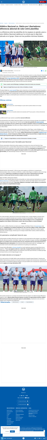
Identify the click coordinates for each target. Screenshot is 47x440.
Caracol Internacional (10, 421)
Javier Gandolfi (13, 90)
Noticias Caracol (9, 410)
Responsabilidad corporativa (33, 411)
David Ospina (38, 226)
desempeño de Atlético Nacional (8, 238)
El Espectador (9, 418)
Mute (35, 438)
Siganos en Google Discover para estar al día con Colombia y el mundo (18, 87)
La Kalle (8, 414)
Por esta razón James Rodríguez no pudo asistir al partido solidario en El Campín (25, 105)
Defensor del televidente (20, 411)
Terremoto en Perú (25, 4)
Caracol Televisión (10, 411)
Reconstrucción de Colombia (33, 4)
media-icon (23, 438)
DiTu (7, 417)
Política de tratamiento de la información (33, 413)
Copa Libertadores (29, 302)
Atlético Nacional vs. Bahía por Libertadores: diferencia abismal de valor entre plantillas (30, 23)
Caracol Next (9, 424)
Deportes (5, 23)
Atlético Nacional (17, 146)
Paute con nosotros (19, 418)
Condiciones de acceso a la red (34, 410)
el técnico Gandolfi (16, 247)
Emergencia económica (9, 4)
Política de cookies (32, 415)
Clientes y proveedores (19, 417)
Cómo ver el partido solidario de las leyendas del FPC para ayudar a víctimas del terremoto (27, 112)
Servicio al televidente (19, 410)
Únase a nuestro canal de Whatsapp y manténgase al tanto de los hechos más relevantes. (22, 84)
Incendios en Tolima (17, 4)
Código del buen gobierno (20, 414)
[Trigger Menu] (2, 2)
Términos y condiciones (32, 416)
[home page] (23, 2)
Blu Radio (1, 23)
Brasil (22, 302)
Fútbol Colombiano (12, 23)
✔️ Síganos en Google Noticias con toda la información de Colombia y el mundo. (20, 138)
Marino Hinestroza (4, 180)
